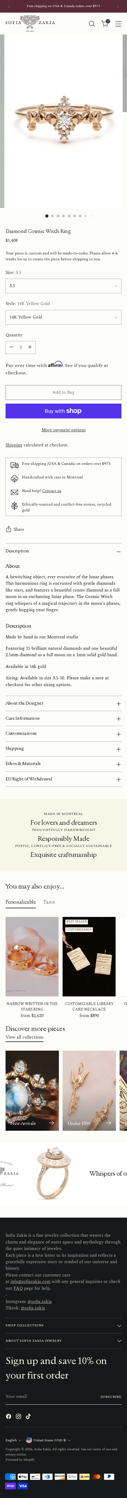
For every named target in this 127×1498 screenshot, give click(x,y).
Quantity (14, 335)
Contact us (51, 491)
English (11, 1440)
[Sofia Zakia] (30, 23)
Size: (13, 273)
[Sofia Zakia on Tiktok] (29, 1417)
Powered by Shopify (20, 1459)
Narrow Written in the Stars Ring (32, 1006)
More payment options (64, 430)
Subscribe (111, 1396)
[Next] (118, 6)
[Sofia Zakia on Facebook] (9, 1417)
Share (19, 529)
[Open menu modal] (118, 23)
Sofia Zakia (42, 1449)
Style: (28, 304)
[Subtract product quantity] (11, 347)
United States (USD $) (49, 1440)
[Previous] (9, 6)
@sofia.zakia (40, 1301)
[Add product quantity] (29, 347)
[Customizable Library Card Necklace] (89, 956)
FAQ (18, 1288)
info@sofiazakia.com (30, 1281)
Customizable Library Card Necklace (89, 1006)
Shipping (14, 445)
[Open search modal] (91, 23)
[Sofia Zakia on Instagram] (19, 1417)
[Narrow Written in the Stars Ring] (32, 956)
